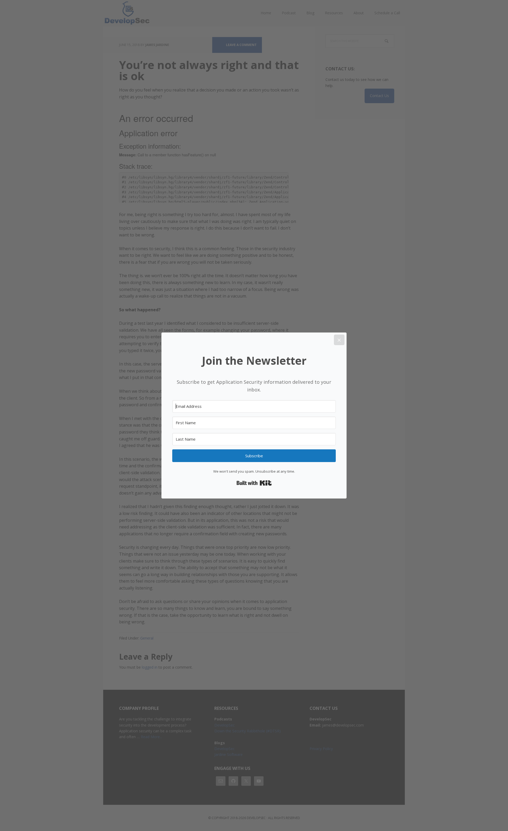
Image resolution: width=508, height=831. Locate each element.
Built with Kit (254, 483)
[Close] (339, 340)
